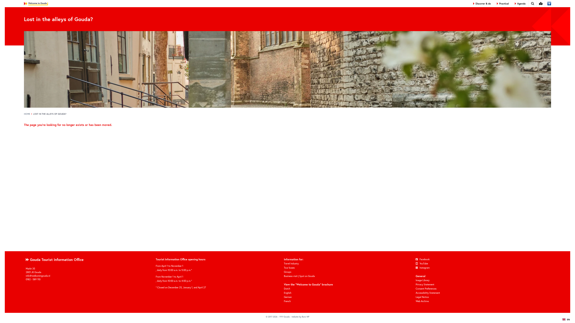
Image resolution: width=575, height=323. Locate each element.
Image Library (422, 280)
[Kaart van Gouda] (541, 3)
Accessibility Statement (428, 292)
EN (568, 319)
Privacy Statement (425, 284)
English (287, 292)
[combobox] (566, 319)
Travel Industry (291, 263)
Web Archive (422, 301)
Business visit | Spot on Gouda (299, 276)
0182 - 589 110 (33, 279)
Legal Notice (422, 296)
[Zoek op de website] (533, 3)
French (287, 301)
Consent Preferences (426, 288)
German (288, 296)
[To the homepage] (36, 3)
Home (27, 113)
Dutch (287, 288)
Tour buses (289, 267)
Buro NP (305, 316)
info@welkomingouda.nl (38, 275)
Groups (287, 271)
